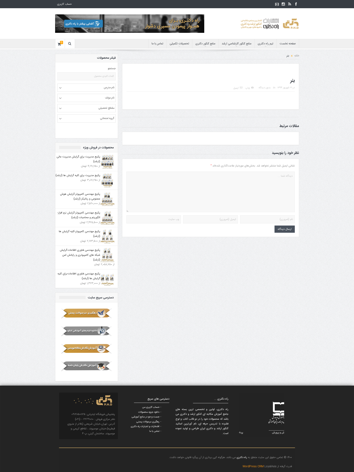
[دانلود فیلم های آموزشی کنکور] (86, 331)
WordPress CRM (253, 466)
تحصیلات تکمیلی (179, 43)
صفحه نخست (288, 43)
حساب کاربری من (150, 407)
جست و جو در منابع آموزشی (145, 417)
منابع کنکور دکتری (205, 43)
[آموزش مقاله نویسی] (86, 348)
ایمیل (236, 88)
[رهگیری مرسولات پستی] (86, 313)
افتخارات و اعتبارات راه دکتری (145, 426)
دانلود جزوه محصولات (148, 412)
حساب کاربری (64, 4)
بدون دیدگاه (265, 88)
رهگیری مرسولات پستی (147, 422)
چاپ (247, 88)
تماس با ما (157, 43)
